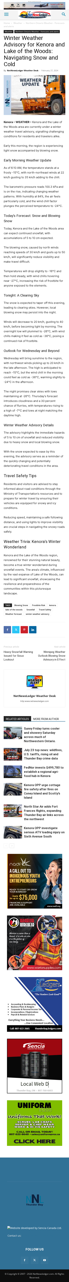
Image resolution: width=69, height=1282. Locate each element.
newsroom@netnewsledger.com (42, 1235)
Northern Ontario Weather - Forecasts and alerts (37, 31)
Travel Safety (45, 609)
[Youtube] (44, 1260)
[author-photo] (34, 690)
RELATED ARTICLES (17, 719)
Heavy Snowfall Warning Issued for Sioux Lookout (18, 655)
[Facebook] (7, 629)
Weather (17, 23)
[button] (6, 14)
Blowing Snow (21, 605)
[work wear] (34, 942)
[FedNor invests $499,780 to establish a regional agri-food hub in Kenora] (13, 771)
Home (7, 23)
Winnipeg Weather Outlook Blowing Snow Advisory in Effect (51, 655)
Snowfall (30, 609)
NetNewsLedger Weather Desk (22, 70)
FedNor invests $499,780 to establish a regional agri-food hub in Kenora (44, 772)
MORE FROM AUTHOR (46, 719)
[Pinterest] (24, 629)
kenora (52, 605)
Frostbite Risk (38, 605)
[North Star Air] (34, 5)
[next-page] (12, 845)
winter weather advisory (37, 614)
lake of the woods (13, 609)
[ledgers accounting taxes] (34, 1004)
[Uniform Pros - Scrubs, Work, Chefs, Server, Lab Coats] (34, 1123)
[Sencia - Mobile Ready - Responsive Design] (34, 1066)
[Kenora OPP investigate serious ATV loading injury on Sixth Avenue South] (13, 832)
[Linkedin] (32, 629)
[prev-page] (6, 845)
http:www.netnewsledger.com (34, 701)
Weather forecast (13, 614)
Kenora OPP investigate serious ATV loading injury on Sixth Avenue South (44, 832)
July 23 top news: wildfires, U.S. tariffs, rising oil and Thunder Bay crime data (43, 754)
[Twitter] (16, 629)
